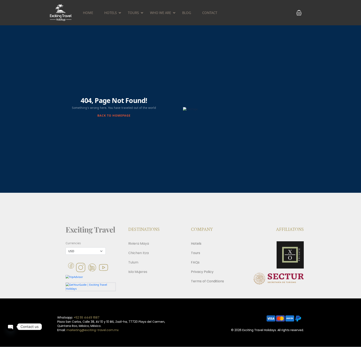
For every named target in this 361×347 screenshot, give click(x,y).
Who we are (160, 12)
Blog (186, 12)
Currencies (73, 243)
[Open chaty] (10, 326)
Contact (209, 12)
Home (88, 12)
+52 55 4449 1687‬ (86, 317)
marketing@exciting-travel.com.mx (92, 330)
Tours (133, 12)
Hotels (110, 12)
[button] (299, 12)
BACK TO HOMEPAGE (114, 115)
